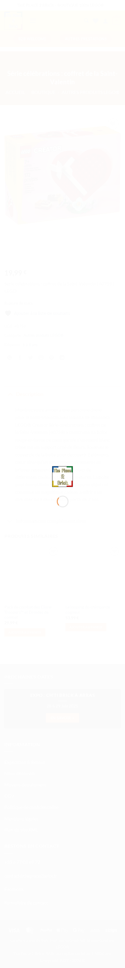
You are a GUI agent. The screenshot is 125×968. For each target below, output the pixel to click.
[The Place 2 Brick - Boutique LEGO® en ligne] (62, 476)
